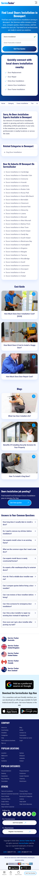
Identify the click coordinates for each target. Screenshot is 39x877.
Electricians (23, 781)
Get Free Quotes (18, 823)
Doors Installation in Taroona (16, 255)
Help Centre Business (26, 804)
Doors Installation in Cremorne (17, 179)
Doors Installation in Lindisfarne (17, 186)
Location (3, 753)
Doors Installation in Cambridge (17, 172)
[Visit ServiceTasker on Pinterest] (9, 814)
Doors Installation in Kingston (16, 248)
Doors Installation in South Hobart (18, 238)
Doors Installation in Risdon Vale (18, 189)
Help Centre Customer (7, 807)
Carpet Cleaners (24, 776)
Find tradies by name (26, 738)
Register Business (18, 874)
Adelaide (22, 758)
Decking (3, 773)
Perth (2, 758)
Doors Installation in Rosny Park (17, 193)
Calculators (23, 735)
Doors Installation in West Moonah (18, 220)
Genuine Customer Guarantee (10, 794)
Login (21, 740)
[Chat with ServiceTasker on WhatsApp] (34, 814)
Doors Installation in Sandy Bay (17, 234)
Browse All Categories (26, 796)
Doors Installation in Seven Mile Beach (20, 196)
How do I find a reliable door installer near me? (18, 578)
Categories (4, 735)
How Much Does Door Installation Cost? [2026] (19, 315)
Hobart (22, 761)
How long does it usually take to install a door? (17, 523)
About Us (4, 727)
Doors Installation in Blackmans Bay (19, 241)
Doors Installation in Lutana (16, 214)
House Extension (6, 771)
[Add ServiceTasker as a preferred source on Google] (19, 684)
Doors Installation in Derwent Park (18, 207)
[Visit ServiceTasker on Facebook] (4, 814)
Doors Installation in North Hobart (18, 231)
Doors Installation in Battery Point (18, 224)
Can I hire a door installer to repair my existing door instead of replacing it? (16, 614)
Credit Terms (5, 801)
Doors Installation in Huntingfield (18, 245)
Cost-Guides (4, 730)
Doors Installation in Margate (16, 252)
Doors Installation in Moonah (16, 217)
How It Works (5, 796)
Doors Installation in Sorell (15, 262)
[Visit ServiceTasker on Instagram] (19, 814)
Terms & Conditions (7, 791)
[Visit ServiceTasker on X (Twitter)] (14, 814)
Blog (21, 727)
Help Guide (23, 801)
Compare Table (5, 799)
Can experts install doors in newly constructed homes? (15, 559)
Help (2, 738)
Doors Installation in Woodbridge (18, 259)
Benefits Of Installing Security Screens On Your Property (19, 446)
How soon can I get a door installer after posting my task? (17, 623)
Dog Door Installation (14, 152)
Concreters (4, 781)
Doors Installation (22, 103)
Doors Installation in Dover (15, 272)
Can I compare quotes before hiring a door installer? (18, 587)
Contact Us (23, 733)
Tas (32, 103)
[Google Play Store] (29, 711)
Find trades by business (8, 740)
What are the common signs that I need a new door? (19, 550)
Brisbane (22, 755)
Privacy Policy (24, 791)
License (22, 799)
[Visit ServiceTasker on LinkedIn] (24, 814)
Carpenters (4, 776)
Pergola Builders (24, 771)
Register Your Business (16, 831)
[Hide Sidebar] (36, 2)
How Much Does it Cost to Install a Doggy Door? (19, 346)
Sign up (3, 743)
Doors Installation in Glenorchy (17, 210)
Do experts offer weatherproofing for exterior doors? (19, 569)
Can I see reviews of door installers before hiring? (18, 596)
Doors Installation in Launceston (17, 266)
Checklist (4, 733)
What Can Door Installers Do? (19, 416)
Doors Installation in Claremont (17, 203)
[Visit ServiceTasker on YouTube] (29, 814)
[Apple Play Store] (10, 711)
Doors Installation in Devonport (17, 269)
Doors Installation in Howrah (16, 182)
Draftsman (23, 773)
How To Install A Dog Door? (19, 476)
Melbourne (4, 755)
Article (21, 730)
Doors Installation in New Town (17, 227)
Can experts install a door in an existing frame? (17, 541)
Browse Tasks (5, 804)
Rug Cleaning (5, 778)
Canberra (4, 761)
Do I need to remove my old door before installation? (17, 532)
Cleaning (22, 778)
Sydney (22, 753)
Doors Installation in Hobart (16, 276)
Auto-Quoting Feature (26, 794)
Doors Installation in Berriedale (17, 200)
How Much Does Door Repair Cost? (19, 377)
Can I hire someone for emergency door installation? (17, 605)
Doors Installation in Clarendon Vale (19, 175)
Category (11, 103)
